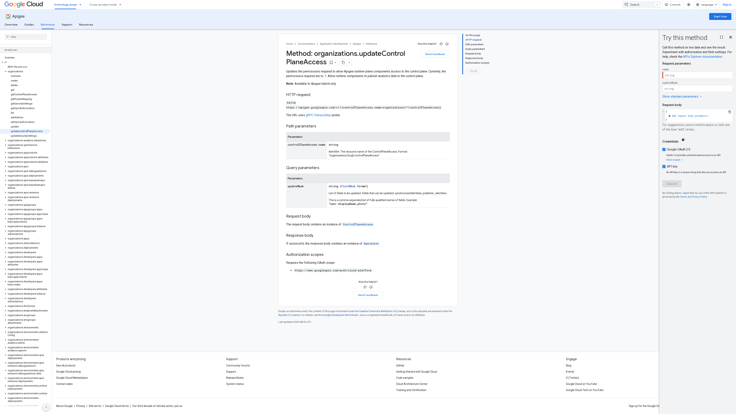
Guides (29, 24)
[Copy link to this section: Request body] (314, 216)
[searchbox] (26, 37)
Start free (720, 16)
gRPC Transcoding (318, 115)
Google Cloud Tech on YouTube (585, 390)
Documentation (306, 43)
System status (235, 383)
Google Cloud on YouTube (581, 383)
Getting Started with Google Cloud (416, 371)
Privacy (80, 405)
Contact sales (64, 383)
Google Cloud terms (117, 405)
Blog (568, 365)
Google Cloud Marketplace (72, 377)
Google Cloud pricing (68, 371)
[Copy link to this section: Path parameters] (320, 126)
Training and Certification (411, 390)
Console (675, 4)
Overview (11, 24)
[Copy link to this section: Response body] (317, 235)
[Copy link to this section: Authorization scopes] (327, 255)
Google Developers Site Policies (340, 315)
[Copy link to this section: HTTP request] (314, 95)
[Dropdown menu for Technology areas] (81, 4)
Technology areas (65, 4)
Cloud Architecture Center (412, 383)
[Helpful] (441, 44)
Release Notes (235, 377)
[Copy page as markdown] (343, 62)
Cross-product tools (103, 4)
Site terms (95, 405)
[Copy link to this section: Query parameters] (323, 168)
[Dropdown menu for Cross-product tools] (121, 4)
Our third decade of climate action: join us (157, 405)
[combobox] (642, 4)
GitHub (400, 365)
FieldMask (348, 186)
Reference (48, 24)
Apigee (18, 16)
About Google (64, 405)
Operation (371, 243)
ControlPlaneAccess (358, 224)
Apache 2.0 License (289, 315)
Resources (86, 24)
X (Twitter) (572, 377)
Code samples (404, 377)
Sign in (727, 4)
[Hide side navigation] (46, 407)
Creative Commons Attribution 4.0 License (382, 311)
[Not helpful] (447, 44)
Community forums (238, 365)
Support (67, 24)
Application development (334, 43)
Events (570, 371)
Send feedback (435, 54)
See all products (66, 365)
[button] (25, 62)
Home (289, 43)
